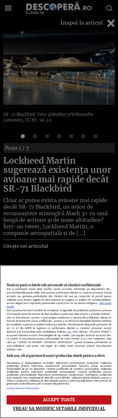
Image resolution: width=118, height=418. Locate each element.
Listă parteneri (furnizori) (23, 388)
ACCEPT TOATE (59, 399)
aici (69, 331)
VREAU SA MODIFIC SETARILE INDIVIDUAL (59, 408)
